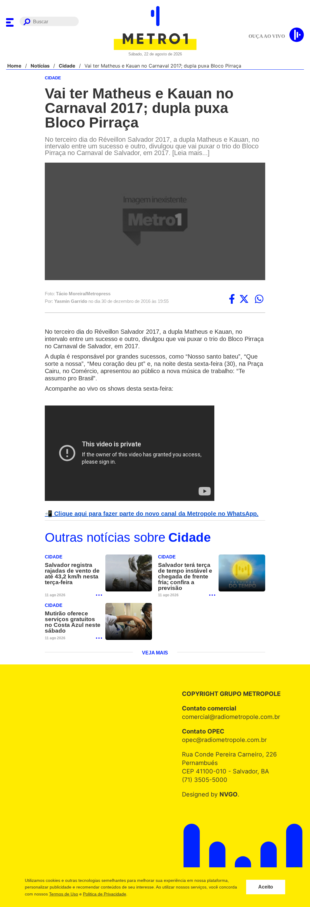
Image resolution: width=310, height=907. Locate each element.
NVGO (227, 795)
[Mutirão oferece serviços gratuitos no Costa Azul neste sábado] (128, 622)
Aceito (265, 887)
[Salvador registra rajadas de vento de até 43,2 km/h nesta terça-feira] (128, 574)
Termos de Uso (63, 894)
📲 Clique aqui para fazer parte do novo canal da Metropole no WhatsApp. (148, 514)
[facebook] (232, 299)
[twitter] (244, 299)
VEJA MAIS (155, 654)
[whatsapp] (259, 299)
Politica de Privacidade (104, 894)
